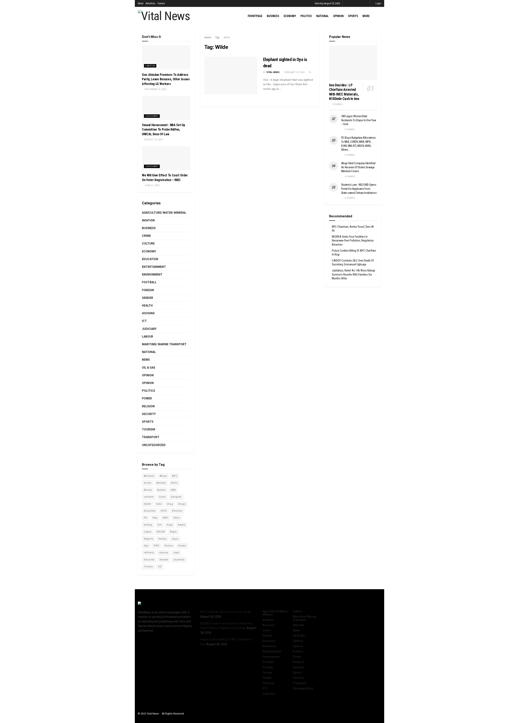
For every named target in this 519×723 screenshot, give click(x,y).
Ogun (175, 538)
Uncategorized (154, 445)
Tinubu (148, 566)
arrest (147, 483)
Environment (152, 274)
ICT (144, 321)
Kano (177, 517)
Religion (148, 406)
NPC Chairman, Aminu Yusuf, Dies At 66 (225, 612)
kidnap (148, 524)
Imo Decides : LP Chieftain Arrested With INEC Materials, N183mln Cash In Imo (344, 92)
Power (147, 398)
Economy (290, 16)
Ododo (162, 538)
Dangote (176, 497)
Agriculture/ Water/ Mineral (164, 212)
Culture (148, 243)
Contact (161, 3)
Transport (150, 437)
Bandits (161, 483)
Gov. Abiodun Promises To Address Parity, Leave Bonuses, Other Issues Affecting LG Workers (166, 79)
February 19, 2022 (294, 72)
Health (147, 305)
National (322, 16)
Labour (150, 65)
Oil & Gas (148, 367)
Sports (353, 16)
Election (177, 511)
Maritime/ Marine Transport (164, 344)
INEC (165, 517)
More (366, 16)
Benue (148, 490)
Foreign (148, 290)
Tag (217, 37)
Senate (164, 559)
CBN (173, 490)
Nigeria (148, 538)
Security (149, 414)
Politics (306, 16)
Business (273, 16)
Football (149, 282)
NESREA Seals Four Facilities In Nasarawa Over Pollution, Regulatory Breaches (353, 240)
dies (159, 504)
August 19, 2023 (153, 139)
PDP (156, 545)
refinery (149, 552)
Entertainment (154, 266)
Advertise (150, 3)
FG (145, 517)
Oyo (146, 545)
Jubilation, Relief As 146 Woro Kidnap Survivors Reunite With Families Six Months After (353, 274)
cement (149, 497)
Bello (174, 483)
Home (207, 37)
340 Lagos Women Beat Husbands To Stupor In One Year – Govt (358, 120)
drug (170, 504)
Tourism (148, 429)
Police (169, 545)
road (176, 552)
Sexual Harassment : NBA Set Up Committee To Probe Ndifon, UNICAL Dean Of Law (163, 129)
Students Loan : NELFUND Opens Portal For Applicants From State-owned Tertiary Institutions (359, 188)
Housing (148, 313)
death (147, 504)
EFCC (164, 511)
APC (174, 476)
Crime (146, 235)
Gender (147, 297)
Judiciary (152, 116)
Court (162, 497)
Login (378, 3)
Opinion (338, 16)
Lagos (147, 531)
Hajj (154, 517)
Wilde (227, 37)
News (146, 359)
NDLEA (161, 531)
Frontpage (255, 16)
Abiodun (149, 476)
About (140, 3)
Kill (160, 524)
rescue (163, 552)
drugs (182, 504)
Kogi (170, 524)
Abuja (163, 476)
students (179, 559)
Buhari (161, 490)
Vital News (273, 72)
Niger (173, 531)
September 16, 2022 (155, 89)
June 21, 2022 (151, 185)
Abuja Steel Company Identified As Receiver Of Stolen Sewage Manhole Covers (358, 167)
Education (150, 259)
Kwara (181, 524)
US (160, 566)
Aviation (148, 220)
